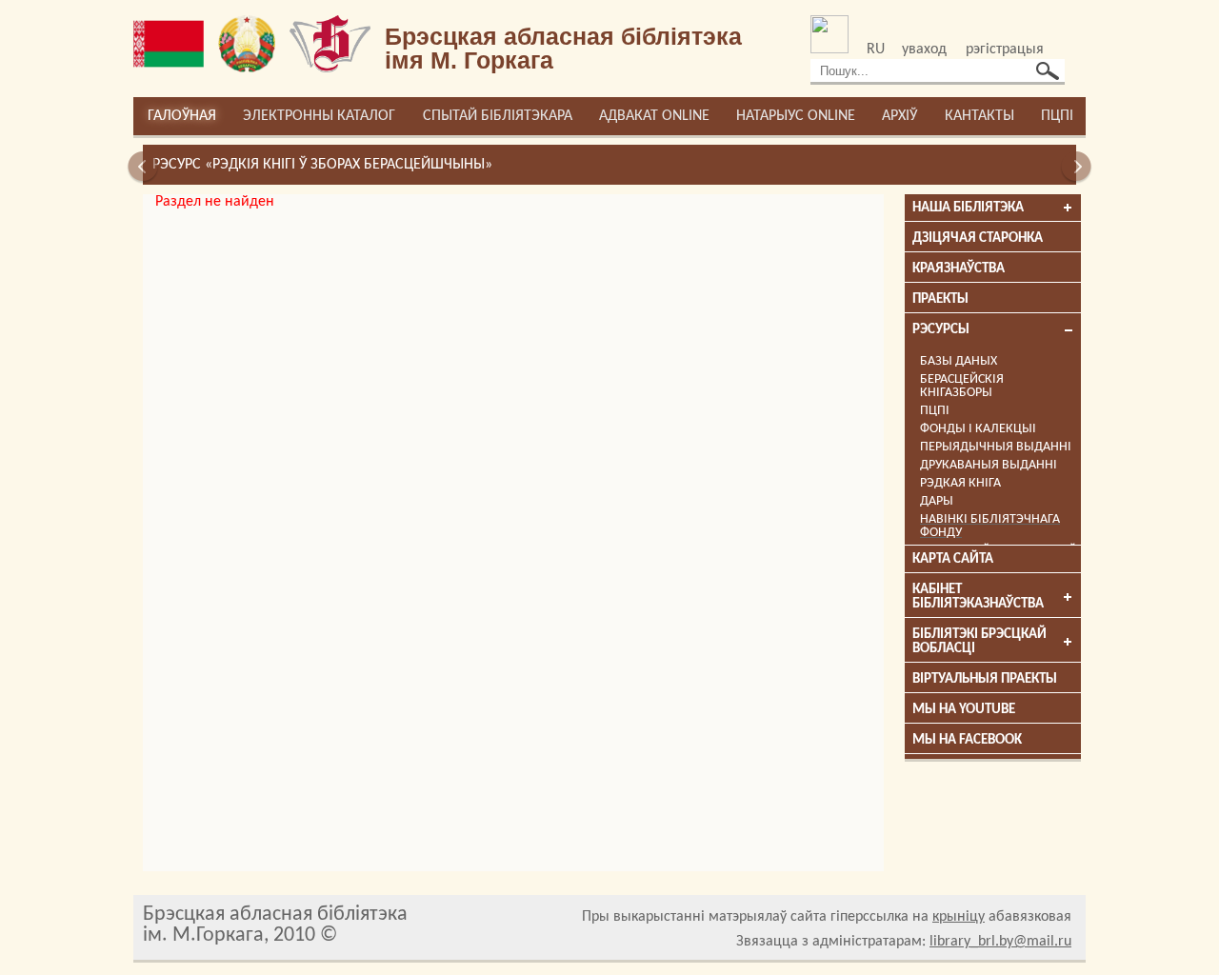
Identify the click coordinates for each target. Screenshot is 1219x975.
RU (876, 49)
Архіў (899, 116)
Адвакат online (654, 116)
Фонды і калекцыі (978, 429)
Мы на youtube (963, 710)
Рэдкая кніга (960, 483)
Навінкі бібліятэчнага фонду (990, 526)
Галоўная (182, 116)
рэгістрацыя (1005, 49)
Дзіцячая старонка (977, 238)
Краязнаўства (958, 269)
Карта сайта (952, 559)
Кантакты (979, 116)
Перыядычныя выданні (995, 447)
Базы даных (958, 361)
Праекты (940, 299)
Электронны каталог (319, 116)
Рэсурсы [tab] (940, 330)
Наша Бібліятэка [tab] (968, 208)
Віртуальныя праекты (984, 679)
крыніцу (958, 917)
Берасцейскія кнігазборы (962, 386)
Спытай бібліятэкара (497, 116)
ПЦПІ (1057, 116)
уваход (924, 49)
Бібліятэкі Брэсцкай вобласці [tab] (979, 641)
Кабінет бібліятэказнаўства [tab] (978, 597)
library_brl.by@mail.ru (1000, 941)
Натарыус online (795, 116)
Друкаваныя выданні (988, 465)
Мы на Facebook (967, 740)
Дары (936, 501)
